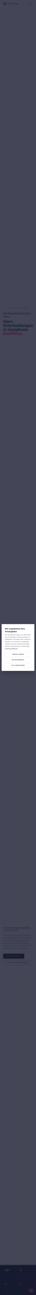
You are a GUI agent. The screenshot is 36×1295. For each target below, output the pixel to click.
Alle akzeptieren (18, 665)
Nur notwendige (18, 660)
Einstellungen (18, 654)
